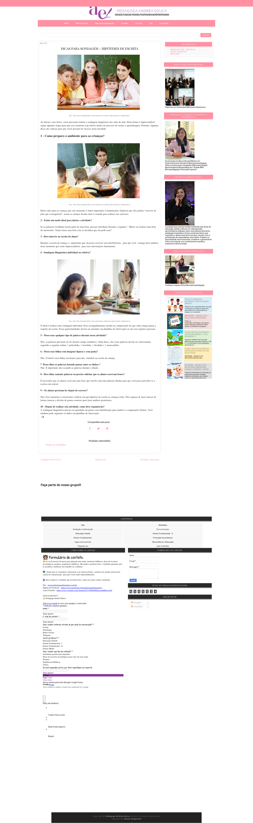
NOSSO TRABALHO (178, 52)
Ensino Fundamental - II (163, 533)
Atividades (163, 525)
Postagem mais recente (51, 460)
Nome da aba (19, 2)
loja (150, 23)
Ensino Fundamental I (83, 538)
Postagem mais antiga (149, 460)
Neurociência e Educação (163, 542)
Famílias (124, 23)
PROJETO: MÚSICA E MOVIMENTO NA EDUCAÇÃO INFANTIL (197, 301)
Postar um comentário (56, 445)
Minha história (82, 23)
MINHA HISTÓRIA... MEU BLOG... (183, 49)
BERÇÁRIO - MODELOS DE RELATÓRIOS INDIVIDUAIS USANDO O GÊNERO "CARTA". (197, 367)
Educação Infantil (83, 533)
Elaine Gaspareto (133, 819)
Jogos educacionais (83, 542)
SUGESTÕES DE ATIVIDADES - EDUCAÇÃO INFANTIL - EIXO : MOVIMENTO (197, 334)
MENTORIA (175, 54)
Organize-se (83, 546)
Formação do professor (163, 538)
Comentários (138, 607)
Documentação (163, 529)
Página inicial (100, 460)
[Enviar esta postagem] (42, 416)
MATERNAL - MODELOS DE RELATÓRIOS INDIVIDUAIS (196, 317)
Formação (164, 23)
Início (66, 23)
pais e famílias (163, 546)
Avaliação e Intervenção (83, 529)
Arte (83, 525)
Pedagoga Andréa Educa (118, 816)
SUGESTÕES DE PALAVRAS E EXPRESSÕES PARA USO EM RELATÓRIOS (197, 351)
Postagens (137, 603)
